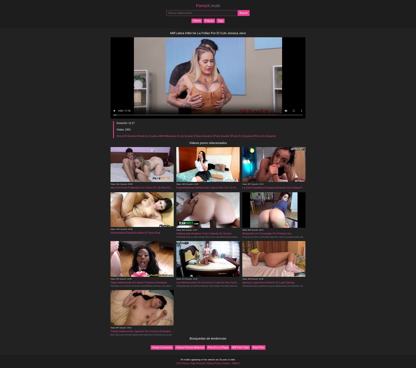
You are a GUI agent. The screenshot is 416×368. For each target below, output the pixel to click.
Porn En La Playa (218, 347)
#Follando (130, 136)
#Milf (161, 136)
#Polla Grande (221, 136)
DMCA (236, 363)
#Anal (120, 136)
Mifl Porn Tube (240, 347)
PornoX (208, 5)
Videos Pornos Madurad (190, 347)
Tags (220, 20)
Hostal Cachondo (162, 347)
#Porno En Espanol (241, 136)
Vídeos (197, 20)
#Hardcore (142, 136)
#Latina (153, 136)
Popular (209, 20)
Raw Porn (258, 347)
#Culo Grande (185, 136)
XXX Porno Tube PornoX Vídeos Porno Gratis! (203, 363)
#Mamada (170, 136)
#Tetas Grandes (203, 136)
